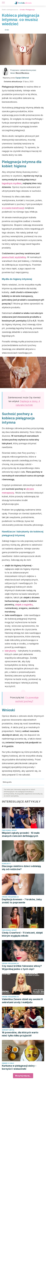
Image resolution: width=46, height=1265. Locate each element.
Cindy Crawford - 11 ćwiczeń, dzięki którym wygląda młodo (22, 934)
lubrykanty (10, 650)
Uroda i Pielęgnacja (27, 10)
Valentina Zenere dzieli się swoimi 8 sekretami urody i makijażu (22, 1001)
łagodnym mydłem (12, 183)
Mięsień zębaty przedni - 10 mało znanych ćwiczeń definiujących (21, 834)
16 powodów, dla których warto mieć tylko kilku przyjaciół (20, 1034)
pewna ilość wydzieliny (14, 257)
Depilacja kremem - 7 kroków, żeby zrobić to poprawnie (22, 901)
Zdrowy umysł (8, 1030)
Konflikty (6, 863)
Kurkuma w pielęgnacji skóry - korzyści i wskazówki (19, 1067)
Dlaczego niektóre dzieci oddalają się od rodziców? (21, 868)
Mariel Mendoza (22, 73)
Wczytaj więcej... (23, 1076)
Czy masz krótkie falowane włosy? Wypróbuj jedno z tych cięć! (22, 967)
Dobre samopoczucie (10, 10)
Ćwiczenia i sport (9, 830)
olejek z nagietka (24, 604)
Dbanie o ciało (8, 1063)
